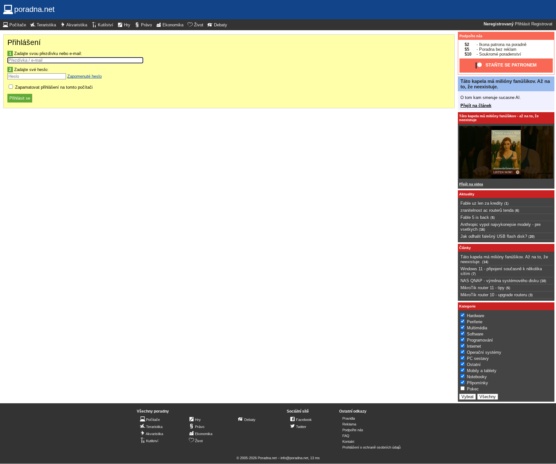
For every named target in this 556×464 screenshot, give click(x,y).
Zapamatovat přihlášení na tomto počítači (53, 87)
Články (465, 248)
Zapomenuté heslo (84, 76)
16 (482, 229)
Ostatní (474, 364)
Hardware (475, 315)
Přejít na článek (475, 105)
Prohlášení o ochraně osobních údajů (371, 447)
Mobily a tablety (481, 370)
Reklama (349, 424)
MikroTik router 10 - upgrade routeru (493, 294)
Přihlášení (24, 42)
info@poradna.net (294, 458)
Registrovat (541, 24)
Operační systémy (484, 352)
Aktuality (466, 194)
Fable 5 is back (474, 217)
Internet (474, 346)
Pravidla (348, 418)
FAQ (345, 436)
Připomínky (477, 382)
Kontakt (348, 441)
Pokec (473, 389)
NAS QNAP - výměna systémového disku (499, 280)
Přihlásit (522, 24)
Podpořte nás (470, 36)
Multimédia (477, 328)
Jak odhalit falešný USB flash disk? (493, 236)
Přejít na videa (471, 184)
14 (485, 262)
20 (531, 236)
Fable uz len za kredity (481, 203)
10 (543, 281)
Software (475, 334)
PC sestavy (478, 358)
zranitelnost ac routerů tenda (487, 210)
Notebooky (477, 376)
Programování (480, 340)
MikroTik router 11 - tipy (482, 287)
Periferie (474, 321)
